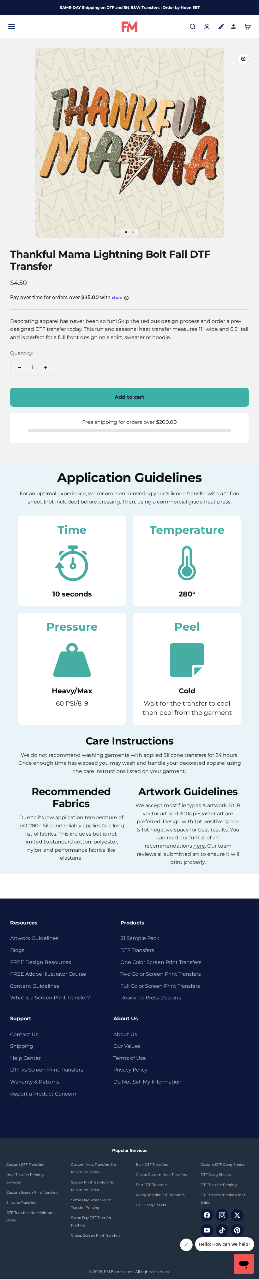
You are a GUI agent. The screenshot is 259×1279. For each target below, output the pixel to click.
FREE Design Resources (40, 962)
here (199, 846)
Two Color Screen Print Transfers (160, 974)
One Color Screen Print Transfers (161, 962)
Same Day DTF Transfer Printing (91, 1221)
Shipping (21, 1046)
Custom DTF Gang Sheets (223, 1164)
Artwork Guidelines (34, 938)
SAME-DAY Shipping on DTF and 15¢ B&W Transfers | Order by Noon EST (130, 7)
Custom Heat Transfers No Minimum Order (93, 1168)
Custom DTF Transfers (25, 1164)
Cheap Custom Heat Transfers (161, 1174)
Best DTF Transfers (151, 1185)
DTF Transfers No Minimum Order (30, 1216)
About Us (125, 1034)
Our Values (127, 1046)
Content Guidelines (34, 986)
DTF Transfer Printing (219, 1185)
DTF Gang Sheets (151, 1205)
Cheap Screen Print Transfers (95, 1235)
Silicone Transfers (21, 1202)
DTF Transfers (137, 950)
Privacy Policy (130, 1070)
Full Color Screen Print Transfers (160, 986)
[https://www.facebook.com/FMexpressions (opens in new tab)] (207, 1215)
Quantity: (21, 353)
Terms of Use (129, 1058)
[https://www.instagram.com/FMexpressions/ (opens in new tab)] (222, 1215)
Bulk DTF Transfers (152, 1164)
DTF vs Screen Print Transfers (46, 1070)
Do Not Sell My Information (147, 1082)
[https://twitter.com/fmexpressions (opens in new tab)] (237, 1215)
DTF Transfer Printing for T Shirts (223, 1199)
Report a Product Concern (43, 1094)
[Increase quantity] (45, 367)
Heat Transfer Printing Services (25, 1178)
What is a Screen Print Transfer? (50, 998)
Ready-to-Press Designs (150, 998)
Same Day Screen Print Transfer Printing (91, 1204)
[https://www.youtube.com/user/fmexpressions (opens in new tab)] (207, 1230)
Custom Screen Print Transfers (32, 1192)
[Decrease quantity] (19, 367)
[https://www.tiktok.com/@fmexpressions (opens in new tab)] (222, 1230)
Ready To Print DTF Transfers (160, 1195)
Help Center (25, 1058)
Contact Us (24, 1034)
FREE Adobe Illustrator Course (48, 974)
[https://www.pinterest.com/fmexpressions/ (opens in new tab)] (237, 1230)
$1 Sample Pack (140, 938)
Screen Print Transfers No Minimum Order (92, 1186)
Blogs (17, 950)
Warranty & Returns (34, 1082)
